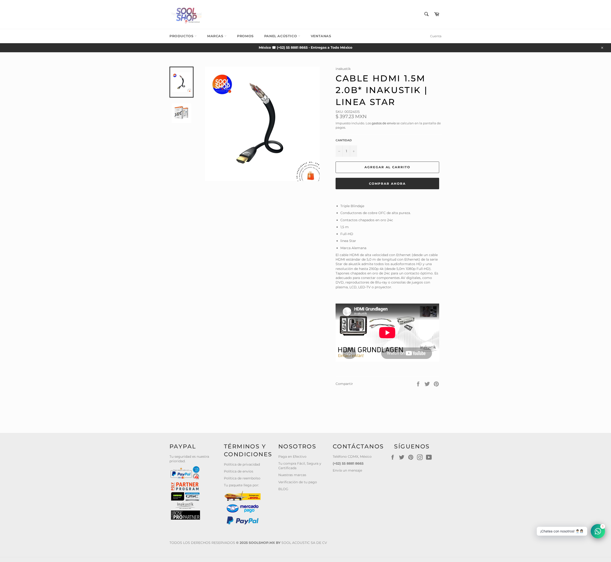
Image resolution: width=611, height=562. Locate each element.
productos (182, 36)
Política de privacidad (242, 464)
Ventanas (321, 36)
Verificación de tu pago (297, 482)
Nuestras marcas (292, 475)
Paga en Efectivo (292, 456)
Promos (245, 36)
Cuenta (436, 36)
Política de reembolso (242, 478)
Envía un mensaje (347, 470)
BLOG (283, 489)
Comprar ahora (387, 183)
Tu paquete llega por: (241, 485)
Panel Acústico (281, 36)
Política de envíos (238, 471)
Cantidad (344, 140)
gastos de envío (384, 123)
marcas (215, 36)
